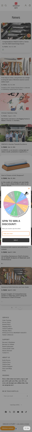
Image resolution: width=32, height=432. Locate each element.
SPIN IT (16, 240)
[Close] (29, 188)
